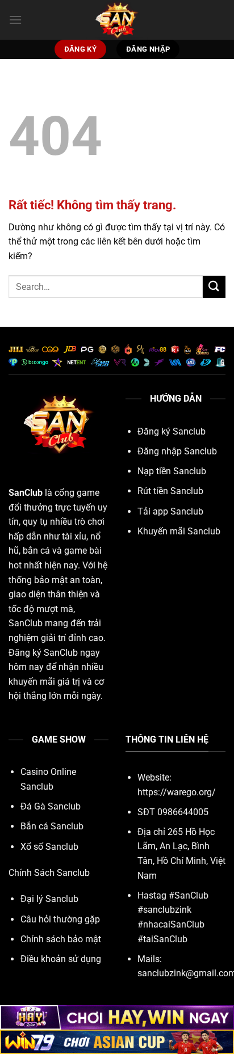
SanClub (26, 492)
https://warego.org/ (176, 792)
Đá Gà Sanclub (50, 806)
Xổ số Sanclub (49, 846)
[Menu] (15, 19)
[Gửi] (214, 287)
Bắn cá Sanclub (51, 826)
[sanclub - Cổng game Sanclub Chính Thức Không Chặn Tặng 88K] (117, 20)
